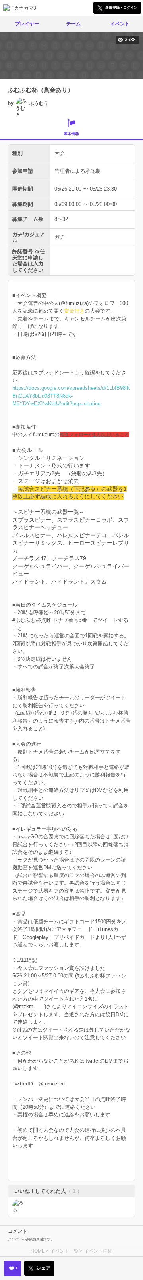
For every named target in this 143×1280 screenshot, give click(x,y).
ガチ (59, 237)
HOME (38, 1251)
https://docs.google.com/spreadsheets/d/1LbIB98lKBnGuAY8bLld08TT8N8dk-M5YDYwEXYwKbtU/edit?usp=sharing (71, 395)
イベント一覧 (64, 1251)
